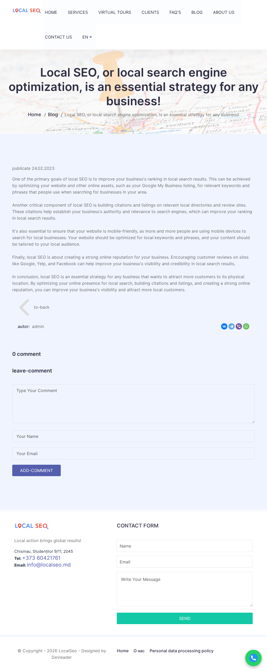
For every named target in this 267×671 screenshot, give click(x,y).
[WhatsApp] (246, 326)
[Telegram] (231, 326)
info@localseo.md (49, 565)
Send (185, 618)
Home (51, 12)
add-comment (36, 470)
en (85, 37)
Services (78, 12)
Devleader (62, 657)
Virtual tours (114, 12)
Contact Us (58, 37)
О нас (139, 650)
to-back (34, 306)
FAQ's (175, 12)
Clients (150, 12)
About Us (223, 12)
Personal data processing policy (182, 650)
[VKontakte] (224, 326)
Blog (197, 12)
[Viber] (239, 326)
